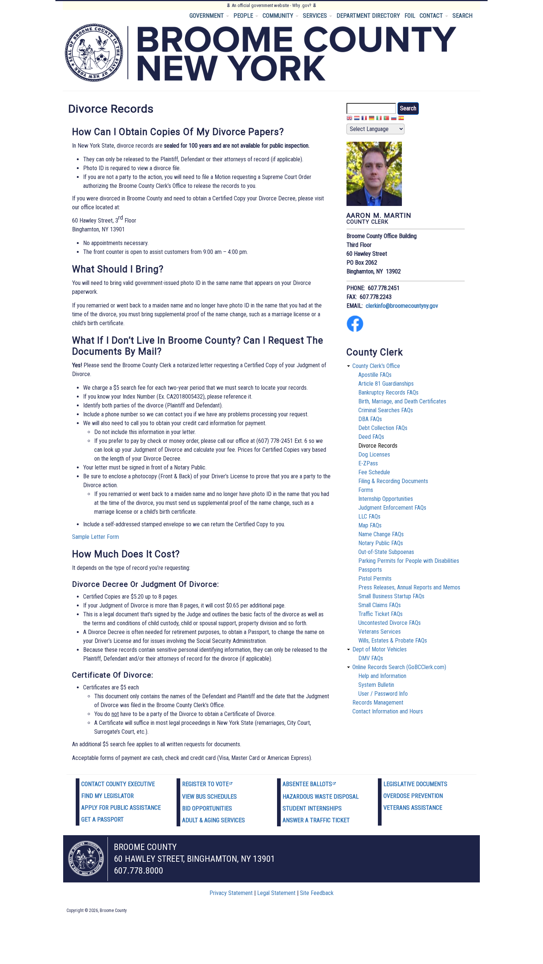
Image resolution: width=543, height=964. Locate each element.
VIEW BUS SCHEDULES (209, 796)
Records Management (377, 702)
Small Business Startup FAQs (391, 596)
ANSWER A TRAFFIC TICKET (316, 820)
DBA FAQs (370, 419)
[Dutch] (357, 119)
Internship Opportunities (385, 498)
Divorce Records (377, 445)
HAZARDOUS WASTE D (310, 796)
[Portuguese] (386, 119)
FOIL (409, 15)
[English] (349, 119)
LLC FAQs (369, 516)
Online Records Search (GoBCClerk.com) (399, 667)
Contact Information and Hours (387, 711)
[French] (364, 119)
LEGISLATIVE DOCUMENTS (415, 784)
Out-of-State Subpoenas (386, 551)
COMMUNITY (279, 15)
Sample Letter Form (95, 536)
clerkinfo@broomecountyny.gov (402, 305)
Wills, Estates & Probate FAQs (392, 640)
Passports (370, 569)
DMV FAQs (370, 658)
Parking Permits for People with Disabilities (408, 560)
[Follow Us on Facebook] (354, 330)
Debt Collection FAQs (382, 427)
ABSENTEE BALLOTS (307, 784)
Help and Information (382, 675)
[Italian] (379, 119)
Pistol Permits (375, 578)
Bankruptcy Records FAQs (388, 392)
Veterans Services (379, 631)
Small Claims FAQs (379, 605)
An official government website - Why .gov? (271, 5)
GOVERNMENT (207, 15)
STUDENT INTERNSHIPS (312, 808)
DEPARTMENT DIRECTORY (368, 15)
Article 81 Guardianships (386, 383)
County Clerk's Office (376, 365)
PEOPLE (244, 15)
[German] (372, 119)
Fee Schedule (374, 472)
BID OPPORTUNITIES (207, 808)
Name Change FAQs (381, 534)
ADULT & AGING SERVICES (213, 820)
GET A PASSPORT (102, 819)
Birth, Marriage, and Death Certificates (402, 401)
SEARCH (462, 15)
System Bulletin (376, 684)
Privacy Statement (231, 892)
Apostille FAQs (375, 374)
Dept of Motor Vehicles (379, 649)
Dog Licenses (374, 454)
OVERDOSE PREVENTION (413, 795)
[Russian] (394, 119)
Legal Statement (276, 892)
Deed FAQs (371, 436)
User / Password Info (383, 693)
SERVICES (315, 15)
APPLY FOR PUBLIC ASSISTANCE (121, 807)
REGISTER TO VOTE (205, 784)
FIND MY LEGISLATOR (107, 795)
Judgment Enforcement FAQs (392, 507)
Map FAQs (370, 525)
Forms (365, 489)
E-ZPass (368, 463)
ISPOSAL (348, 796)
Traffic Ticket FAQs (380, 613)
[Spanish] (401, 119)
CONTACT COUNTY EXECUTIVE (118, 784)
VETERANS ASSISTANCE (412, 807)
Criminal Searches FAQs (385, 410)
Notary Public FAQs (380, 543)
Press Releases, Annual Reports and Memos (409, 587)
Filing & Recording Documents (393, 481)
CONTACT (432, 15)
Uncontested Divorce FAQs (389, 622)
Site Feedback (317, 892)
